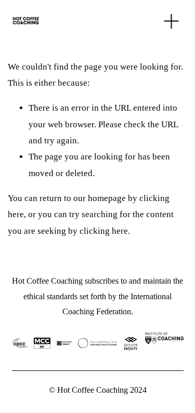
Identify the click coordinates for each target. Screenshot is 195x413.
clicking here (104, 231)
